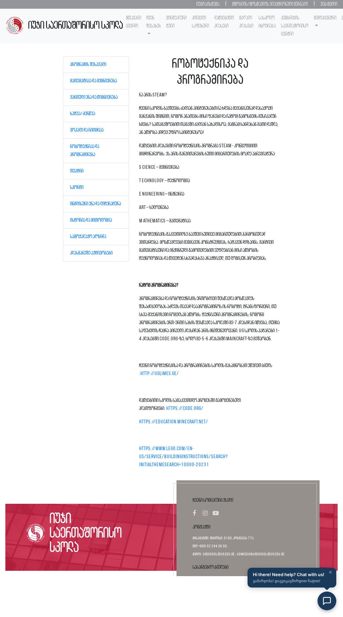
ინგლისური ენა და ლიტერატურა (95, 204)
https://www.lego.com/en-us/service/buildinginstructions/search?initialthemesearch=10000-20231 (183, 457)
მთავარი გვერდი (133, 22)
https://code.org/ (184, 408)
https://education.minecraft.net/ (173, 422)
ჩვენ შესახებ (153, 22)
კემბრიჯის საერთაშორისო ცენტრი (294, 26)
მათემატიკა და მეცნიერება (93, 81)
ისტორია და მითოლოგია (91, 220)
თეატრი (76, 171)
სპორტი (76, 187)
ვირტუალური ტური (176, 22)
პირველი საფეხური (200, 22)
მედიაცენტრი (325, 18)
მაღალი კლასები (246, 22)
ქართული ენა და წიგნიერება (94, 97)
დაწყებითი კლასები (224, 22)
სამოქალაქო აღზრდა (88, 236)
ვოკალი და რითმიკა (87, 130)
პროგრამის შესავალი (88, 64)
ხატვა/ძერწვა (82, 114)
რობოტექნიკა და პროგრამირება (84, 150)
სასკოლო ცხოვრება (267, 22)
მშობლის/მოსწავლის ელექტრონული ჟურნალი (270, 4)
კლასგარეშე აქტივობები (91, 253)
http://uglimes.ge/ (159, 373)
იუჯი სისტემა (207, 4)
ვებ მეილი (329, 4)
